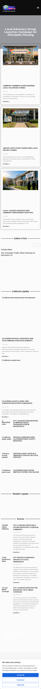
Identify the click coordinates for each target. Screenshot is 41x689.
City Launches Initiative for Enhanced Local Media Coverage (25, 590)
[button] (38, 7)
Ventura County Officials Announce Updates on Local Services (25, 455)
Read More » (6, 101)
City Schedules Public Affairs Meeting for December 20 (18, 254)
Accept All (20, 675)
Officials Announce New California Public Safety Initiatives (24, 439)
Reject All (20, 685)
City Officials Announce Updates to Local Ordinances (24, 559)
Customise (20, 680)
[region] (20, 674)
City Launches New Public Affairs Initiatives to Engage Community (26, 527)
